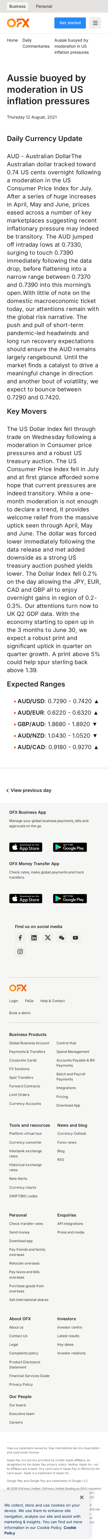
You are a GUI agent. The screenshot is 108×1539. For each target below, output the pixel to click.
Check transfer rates (26, 1223)
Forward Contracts (24, 1086)
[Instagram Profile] (20, 951)
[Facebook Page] (20, 938)
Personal (44, 6)
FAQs (29, 1001)
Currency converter (25, 1142)
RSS (60, 1159)
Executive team (22, 1414)
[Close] (81, 1497)
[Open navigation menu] (95, 23)
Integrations (66, 1088)
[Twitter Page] (48, 938)
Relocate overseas (24, 1263)
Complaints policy (23, 1353)
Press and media (70, 1232)
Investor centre (69, 1327)
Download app (21, 1241)
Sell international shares (28, 1300)
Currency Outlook (71, 1133)
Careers (15, 1422)
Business (17, 6)
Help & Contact (52, 1001)
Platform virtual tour (25, 1133)
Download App (68, 1105)
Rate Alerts (18, 1178)
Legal (13, 1344)
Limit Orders (19, 1095)
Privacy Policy (21, 1384)
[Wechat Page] (61, 938)
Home (12, 40)
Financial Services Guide (29, 1376)
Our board (17, 1405)
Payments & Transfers (27, 1051)
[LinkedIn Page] (34, 938)
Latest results (68, 1336)
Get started (70, 22)
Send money (19, 1232)
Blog (61, 1151)
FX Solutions (19, 1069)
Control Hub (66, 1043)
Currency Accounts (25, 1103)
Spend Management (72, 1051)
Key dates (65, 1344)
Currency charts (22, 1187)
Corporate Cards (23, 1060)
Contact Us (18, 1336)
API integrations (70, 1223)
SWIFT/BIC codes (23, 1196)
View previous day (30, 790)
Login (13, 1001)
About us (16, 1327)
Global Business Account (29, 1043)
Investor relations (71, 1353)
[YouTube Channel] (75, 938)
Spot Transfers (21, 1077)
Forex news (66, 1142)
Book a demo (20, 1013)
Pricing (62, 1097)
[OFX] (18, 23)
